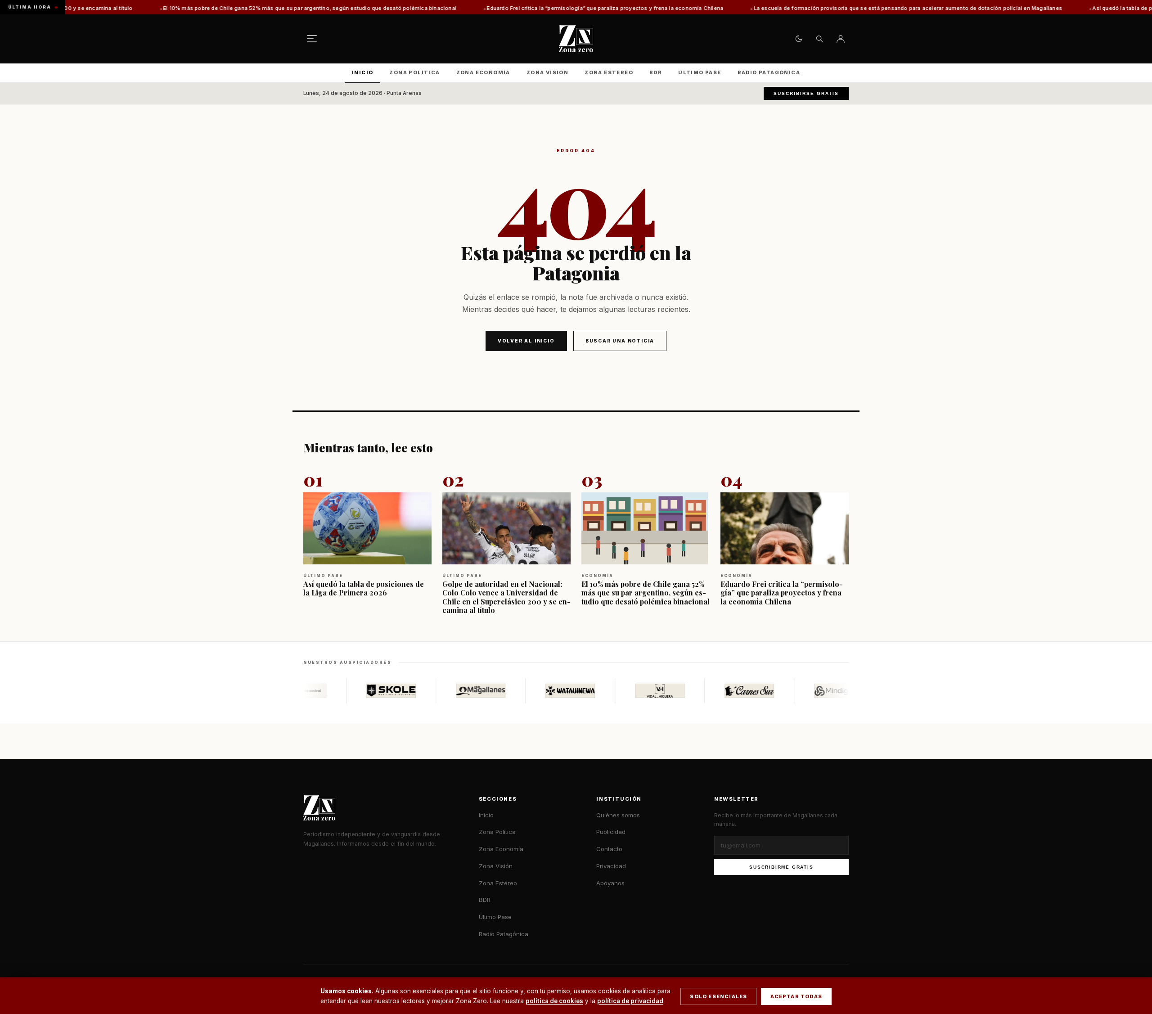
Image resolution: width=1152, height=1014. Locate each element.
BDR (655, 72)
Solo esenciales (718, 996)
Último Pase (699, 72)
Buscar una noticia (619, 340)
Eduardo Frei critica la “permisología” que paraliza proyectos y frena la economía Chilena (550, 8)
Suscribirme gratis (781, 867)
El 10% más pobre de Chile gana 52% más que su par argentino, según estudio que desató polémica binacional (255, 8)
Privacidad (611, 866)
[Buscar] (819, 38)
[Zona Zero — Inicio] (576, 38)
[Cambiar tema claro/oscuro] (798, 38)
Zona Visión (547, 72)
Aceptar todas (796, 996)
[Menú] (311, 39)
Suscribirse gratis (806, 93)
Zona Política (414, 72)
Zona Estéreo (609, 72)
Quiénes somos (618, 815)
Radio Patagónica (769, 72)
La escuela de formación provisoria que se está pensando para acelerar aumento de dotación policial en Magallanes (853, 8)
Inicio (362, 72)
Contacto (609, 848)
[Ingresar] (840, 39)
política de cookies (554, 1001)
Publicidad (611, 831)
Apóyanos (610, 883)
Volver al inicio (526, 340)
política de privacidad (630, 1001)
